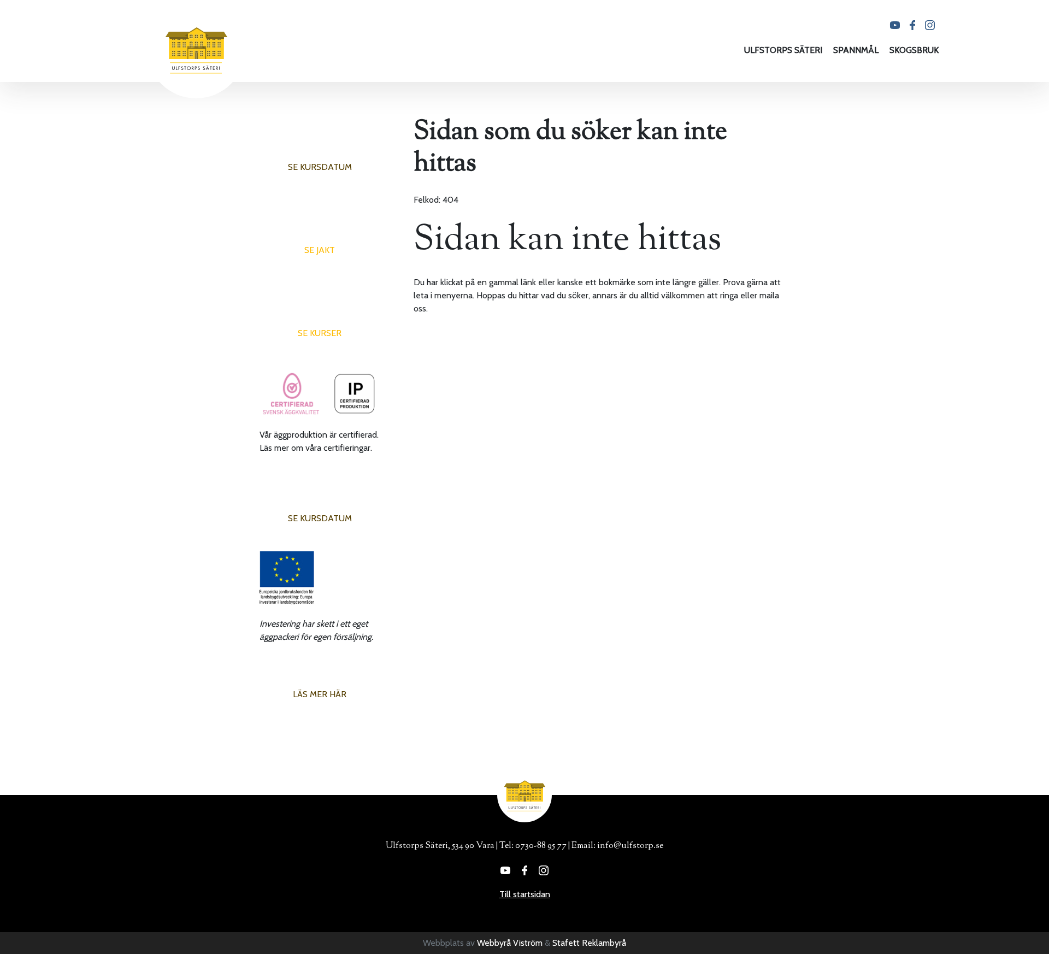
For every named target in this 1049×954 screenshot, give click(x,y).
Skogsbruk (914, 50)
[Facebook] (912, 24)
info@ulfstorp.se (630, 846)
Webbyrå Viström (510, 943)
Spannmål (856, 50)
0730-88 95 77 (541, 846)
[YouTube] (895, 24)
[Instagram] (930, 24)
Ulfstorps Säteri (783, 50)
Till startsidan (524, 894)
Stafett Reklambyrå (589, 943)
